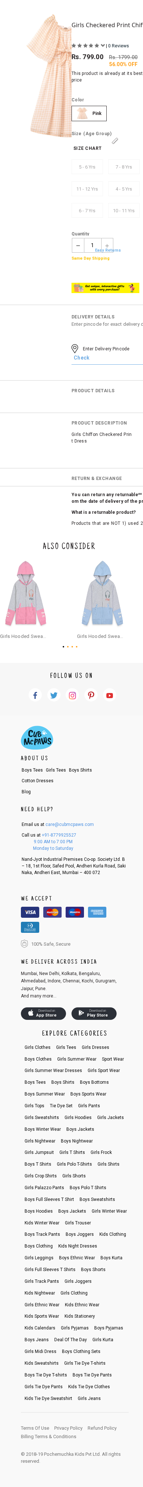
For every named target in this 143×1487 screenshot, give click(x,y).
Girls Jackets (110, 1117)
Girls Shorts (74, 1176)
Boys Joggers (80, 1234)
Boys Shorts (93, 1269)
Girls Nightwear (40, 1141)
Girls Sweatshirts (42, 1117)
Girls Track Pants (42, 1281)
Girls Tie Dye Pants (44, 1386)
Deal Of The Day (70, 1339)
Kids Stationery (80, 1316)
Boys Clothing (39, 1246)
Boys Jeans (37, 1339)
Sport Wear (113, 1059)
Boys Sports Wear (88, 1094)
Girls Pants (89, 1105)
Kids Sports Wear (42, 1316)
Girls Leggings (39, 1257)
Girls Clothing (74, 1293)
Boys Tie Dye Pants (92, 1375)
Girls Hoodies (78, 1117)
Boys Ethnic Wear (77, 1257)
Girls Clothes (38, 1047)
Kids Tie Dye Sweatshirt (48, 1398)
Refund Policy (102, 1428)
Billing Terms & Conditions (48, 1436)
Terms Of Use (35, 1428)
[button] (65, 646)
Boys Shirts (80, 770)
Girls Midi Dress (40, 1351)
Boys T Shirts (38, 1164)
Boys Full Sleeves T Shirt (49, 1199)
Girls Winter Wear (109, 1211)
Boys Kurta (111, 1257)
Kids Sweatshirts (42, 1363)
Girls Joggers (78, 1281)
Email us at (58, 824)
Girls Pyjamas (75, 1328)
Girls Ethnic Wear (42, 1304)
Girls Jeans (89, 1398)
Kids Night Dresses (77, 1246)
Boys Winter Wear (43, 1129)
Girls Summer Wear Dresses (53, 1070)
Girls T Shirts (72, 1152)
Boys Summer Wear (45, 1094)
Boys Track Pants (42, 1234)
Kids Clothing (112, 1234)
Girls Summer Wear (76, 1059)
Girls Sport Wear (104, 1070)
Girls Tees (56, 770)
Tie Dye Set (61, 1105)
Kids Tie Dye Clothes (89, 1386)
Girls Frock (101, 1152)
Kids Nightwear (40, 1293)
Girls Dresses (95, 1047)
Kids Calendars (40, 1328)
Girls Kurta (102, 1339)
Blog (26, 791)
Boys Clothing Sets (81, 1351)
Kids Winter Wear (42, 1223)
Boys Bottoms (94, 1082)
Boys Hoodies (39, 1211)
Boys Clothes (38, 1059)
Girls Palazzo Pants (44, 1187)
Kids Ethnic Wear (82, 1304)
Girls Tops (34, 1105)
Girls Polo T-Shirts (74, 1164)
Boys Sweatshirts (97, 1199)
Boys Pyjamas (108, 1328)
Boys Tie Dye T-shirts (46, 1375)
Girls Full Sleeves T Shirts (50, 1269)
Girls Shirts (109, 1164)
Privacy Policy (68, 1428)
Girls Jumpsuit (39, 1152)
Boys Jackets (80, 1129)
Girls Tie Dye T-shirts (85, 1363)
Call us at (49, 835)
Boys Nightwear (77, 1141)
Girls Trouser (78, 1223)
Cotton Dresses (38, 780)
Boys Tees (32, 770)
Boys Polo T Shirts (88, 1187)
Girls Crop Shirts (41, 1176)
